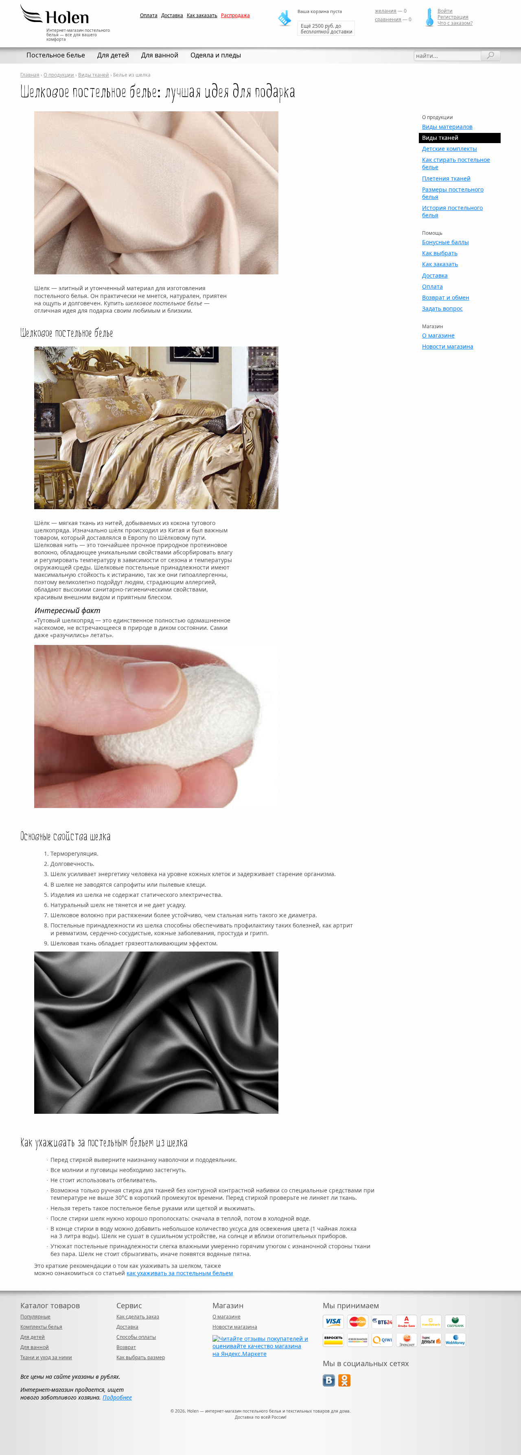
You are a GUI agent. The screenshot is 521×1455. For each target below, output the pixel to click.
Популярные (35, 1316)
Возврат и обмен (445, 297)
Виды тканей (93, 75)
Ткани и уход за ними (46, 1357)
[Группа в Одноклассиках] (344, 1384)
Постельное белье (55, 55)
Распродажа (235, 15)
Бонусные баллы (445, 242)
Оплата (149, 15)
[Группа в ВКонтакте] (329, 1384)
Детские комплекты (449, 148)
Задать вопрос (442, 308)
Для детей (113, 55)
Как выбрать (440, 253)
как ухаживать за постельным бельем (180, 1273)
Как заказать (202, 15)
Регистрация (453, 16)
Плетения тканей (446, 178)
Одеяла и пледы (215, 55)
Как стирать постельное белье (456, 163)
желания (385, 10)
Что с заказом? (455, 23)
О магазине (438, 335)
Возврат (126, 1347)
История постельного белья (452, 211)
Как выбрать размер (140, 1357)
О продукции (59, 75)
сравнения (388, 19)
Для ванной (159, 55)
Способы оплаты (136, 1337)
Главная (29, 75)
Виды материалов (447, 126)
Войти (445, 10)
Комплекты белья (41, 1326)
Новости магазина (447, 346)
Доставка (172, 15)
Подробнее (117, 1397)
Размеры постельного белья (453, 193)
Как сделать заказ (137, 1316)
